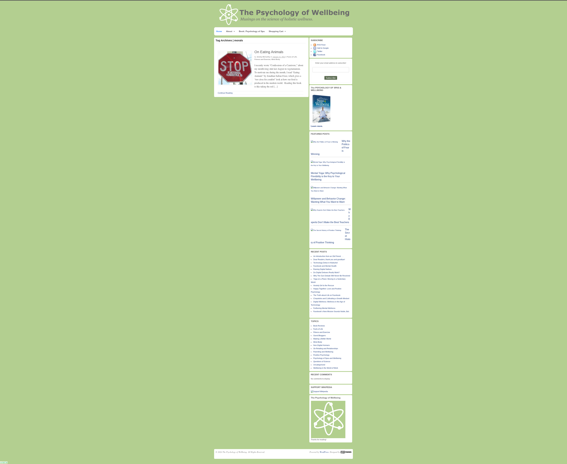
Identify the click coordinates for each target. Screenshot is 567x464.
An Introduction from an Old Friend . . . (328, 256)
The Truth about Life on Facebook (326, 295)
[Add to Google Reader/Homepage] (315, 48)
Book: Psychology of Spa (252, 31)
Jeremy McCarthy (263, 57)
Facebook (321, 55)
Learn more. (317, 126)
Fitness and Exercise (262, 59)
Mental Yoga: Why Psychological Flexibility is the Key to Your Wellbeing (328, 176)
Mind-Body (275, 59)
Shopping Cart (276, 31)
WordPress (324, 452)
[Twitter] (315, 51)
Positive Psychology (321, 355)
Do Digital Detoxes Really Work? (326, 272)
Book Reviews (319, 326)
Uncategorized (319, 365)
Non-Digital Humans (321, 345)
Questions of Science (321, 362)
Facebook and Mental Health (325, 266)
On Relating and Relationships (325, 349)
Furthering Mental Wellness (324, 308)
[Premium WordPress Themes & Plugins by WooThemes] (345, 452)
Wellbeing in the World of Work (325, 368)
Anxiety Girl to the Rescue (323, 285)
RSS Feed (321, 45)
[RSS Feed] (315, 45)
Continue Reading (225, 93)
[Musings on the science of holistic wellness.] (285, 24)
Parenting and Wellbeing (323, 352)
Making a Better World (322, 339)
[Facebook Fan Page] (315, 55)
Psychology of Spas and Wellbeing (327, 358)
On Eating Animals (268, 52)
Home (219, 31)
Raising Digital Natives (322, 269)
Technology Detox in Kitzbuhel (325, 263)
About (229, 31)
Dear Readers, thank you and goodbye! (329, 259)
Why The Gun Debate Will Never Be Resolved (331, 276)
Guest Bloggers (319, 336)
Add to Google (323, 48)
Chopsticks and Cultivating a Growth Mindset (331, 298)
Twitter (319, 51)
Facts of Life (292, 57)
